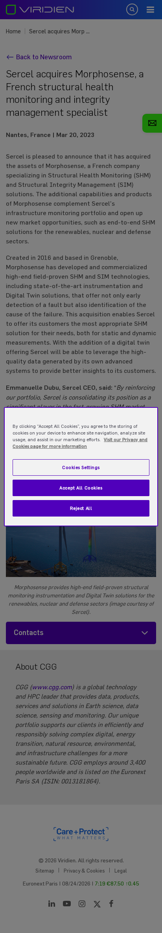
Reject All (81, 508)
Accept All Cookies (80, 487)
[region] (81, 466)
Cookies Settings (81, 467)
